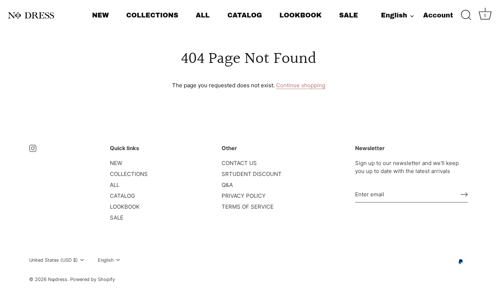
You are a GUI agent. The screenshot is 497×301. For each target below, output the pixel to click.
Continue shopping (300, 85)
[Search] (466, 15)
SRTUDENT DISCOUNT (252, 173)
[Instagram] (32, 148)
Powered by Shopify (92, 279)
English (394, 15)
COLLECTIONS (152, 15)
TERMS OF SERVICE (248, 206)
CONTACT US (239, 163)
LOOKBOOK (300, 15)
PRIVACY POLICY (244, 195)
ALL (203, 15)
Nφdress (57, 279)
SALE (348, 15)
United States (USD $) (53, 260)
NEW (100, 15)
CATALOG (244, 15)
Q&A (227, 184)
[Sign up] (464, 194)
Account (438, 15)
